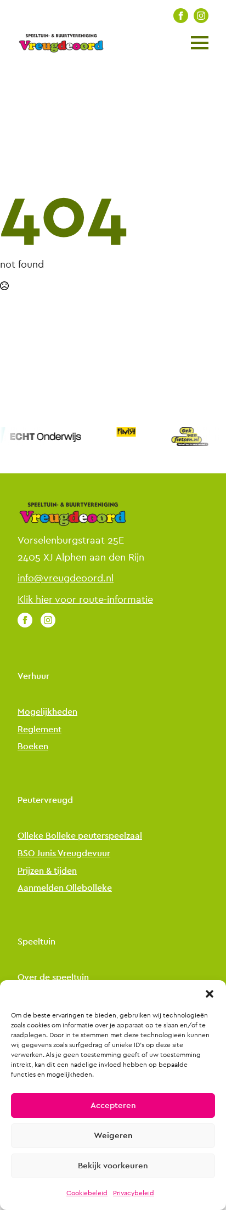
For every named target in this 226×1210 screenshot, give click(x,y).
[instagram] (201, 15)
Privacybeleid (133, 1193)
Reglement (39, 730)
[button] (209, 993)
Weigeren (113, 1136)
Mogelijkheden (47, 712)
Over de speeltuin (53, 978)
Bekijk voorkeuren (113, 1166)
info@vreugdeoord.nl (66, 578)
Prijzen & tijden (47, 871)
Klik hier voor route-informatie (85, 599)
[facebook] (180, 15)
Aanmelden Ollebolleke (65, 888)
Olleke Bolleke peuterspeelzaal (80, 836)
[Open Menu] (199, 43)
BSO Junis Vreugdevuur (64, 854)
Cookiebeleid (87, 1193)
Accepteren (113, 1105)
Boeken (33, 747)
